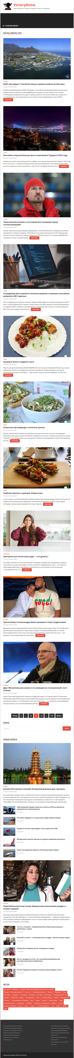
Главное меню (11, 26)
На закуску (32, 995)
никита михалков (9, 1003)
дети (32, 1000)
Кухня (5, 359)
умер (5, 1008)
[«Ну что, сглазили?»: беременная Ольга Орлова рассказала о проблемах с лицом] (9, 933)
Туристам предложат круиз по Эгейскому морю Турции (38, 850)
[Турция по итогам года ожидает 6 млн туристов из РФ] (9, 835)
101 (52, 716)
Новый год (14, 997)
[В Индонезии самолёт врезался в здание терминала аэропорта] (9, 846)
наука (61, 1000)
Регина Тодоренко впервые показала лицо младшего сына (39, 970)
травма (58, 1006)
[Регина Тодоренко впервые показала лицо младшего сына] (9, 976)
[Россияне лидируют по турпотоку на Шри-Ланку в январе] (9, 824)
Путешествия (30, 997)
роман (61, 1003)
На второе (7, 995)
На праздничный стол (60, 995)
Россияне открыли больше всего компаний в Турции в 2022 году (35, 155)
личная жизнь (53, 1000)
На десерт (15, 995)
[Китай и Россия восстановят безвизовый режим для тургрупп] (37, 785)
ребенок (54, 1003)
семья (26, 1006)
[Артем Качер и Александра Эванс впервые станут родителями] (37, 597)
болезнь (6, 1000)
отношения (20, 1003)
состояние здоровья (43, 1006)
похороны (29, 1003)
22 (41, 716)
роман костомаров (10, 1006)
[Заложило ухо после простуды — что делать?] (37, 532)
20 (31, 716)
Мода (64, 992)
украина (64, 1006)
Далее (59, 716)
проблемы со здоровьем (42, 1003)
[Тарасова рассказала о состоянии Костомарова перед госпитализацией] (37, 196)
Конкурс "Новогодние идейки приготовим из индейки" (37, 989)
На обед (39, 995)
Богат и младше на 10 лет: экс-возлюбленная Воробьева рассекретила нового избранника (38, 960)
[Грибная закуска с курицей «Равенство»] (37, 468)
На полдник (47, 995)
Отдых (5, 81)
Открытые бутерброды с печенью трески (24, 427)
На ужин (6, 997)
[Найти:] (37, 728)
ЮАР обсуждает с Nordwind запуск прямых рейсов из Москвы (34, 84)
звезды (37, 1000)
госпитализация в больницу (20, 1000)
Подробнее (8, 99)
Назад (15, 716)
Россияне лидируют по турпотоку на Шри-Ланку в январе (39, 818)
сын (52, 1006)
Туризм (56, 997)
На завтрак (23, 995)
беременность (64, 997)
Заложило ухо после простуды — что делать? (25, 556)
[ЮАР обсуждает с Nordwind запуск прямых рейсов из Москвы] (37, 59)
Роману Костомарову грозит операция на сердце (35, 948)
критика (44, 1000)
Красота (50, 992)
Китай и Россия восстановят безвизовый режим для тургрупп (34, 789)
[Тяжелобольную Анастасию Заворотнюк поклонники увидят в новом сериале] (37, 902)
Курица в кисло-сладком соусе (18, 361)
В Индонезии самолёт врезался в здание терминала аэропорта (41, 839)
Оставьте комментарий (10, 87)
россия (20, 1006)
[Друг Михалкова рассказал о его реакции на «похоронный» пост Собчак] (37, 663)
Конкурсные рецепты (39, 992)
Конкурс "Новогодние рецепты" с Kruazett (17, 992)
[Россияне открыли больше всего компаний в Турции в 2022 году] (37, 129)
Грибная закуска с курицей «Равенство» (23, 493)
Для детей (7, 989)
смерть (32, 1006)
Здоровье (6, 554)
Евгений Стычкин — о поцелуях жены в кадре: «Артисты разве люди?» (43, 937)
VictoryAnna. (24, 4)
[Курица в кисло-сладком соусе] (37, 337)
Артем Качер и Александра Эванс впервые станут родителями (34, 622)
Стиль (5, 152)
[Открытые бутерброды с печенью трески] (37, 403)
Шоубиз (5, 619)
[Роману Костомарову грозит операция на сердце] (9, 955)
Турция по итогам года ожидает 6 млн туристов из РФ (37, 828)
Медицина (58, 992)
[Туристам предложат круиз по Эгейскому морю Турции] (9, 857)
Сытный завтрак (47, 997)
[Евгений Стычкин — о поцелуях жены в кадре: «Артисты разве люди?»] (9, 944)
